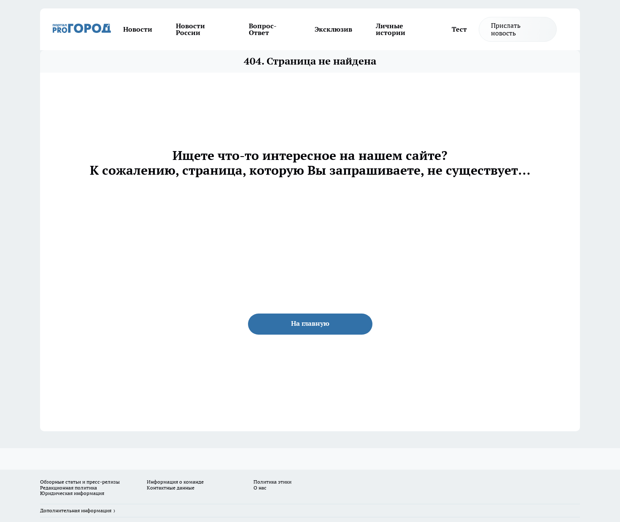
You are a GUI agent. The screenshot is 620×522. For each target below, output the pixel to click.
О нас (260, 487)
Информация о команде (175, 482)
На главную (310, 323)
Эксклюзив (333, 29)
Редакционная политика (68, 487)
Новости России (190, 29)
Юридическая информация (72, 493)
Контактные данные (170, 487)
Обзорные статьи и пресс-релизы (80, 482)
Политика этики (272, 482)
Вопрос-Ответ (263, 29)
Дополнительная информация (75, 510)
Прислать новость (505, 29)
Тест (459, 29)
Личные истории (390, 29)
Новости (137, 29)
